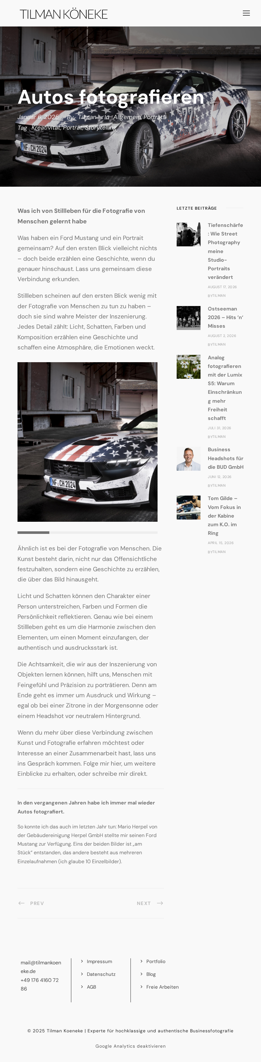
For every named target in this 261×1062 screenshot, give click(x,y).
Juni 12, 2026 (220, 477)
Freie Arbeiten (162, 987)
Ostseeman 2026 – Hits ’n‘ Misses (225, 317)
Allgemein (127, 117)
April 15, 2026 (221, 543)
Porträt (72, 127)
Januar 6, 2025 (38, 117)
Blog (151, 974)
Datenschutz (101, 974)
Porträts (155, 117)
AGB (91, 987)
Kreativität (46, 127)
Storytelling (101, 127)
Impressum (99, 961)
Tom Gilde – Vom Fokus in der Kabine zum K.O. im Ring (224, 515)
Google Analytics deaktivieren (130, 1046)
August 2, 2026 (222, 335)
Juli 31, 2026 (219, 428)
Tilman (87, 117)
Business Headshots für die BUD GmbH (225, 458)
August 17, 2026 (222, 287)
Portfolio (156, 961)
